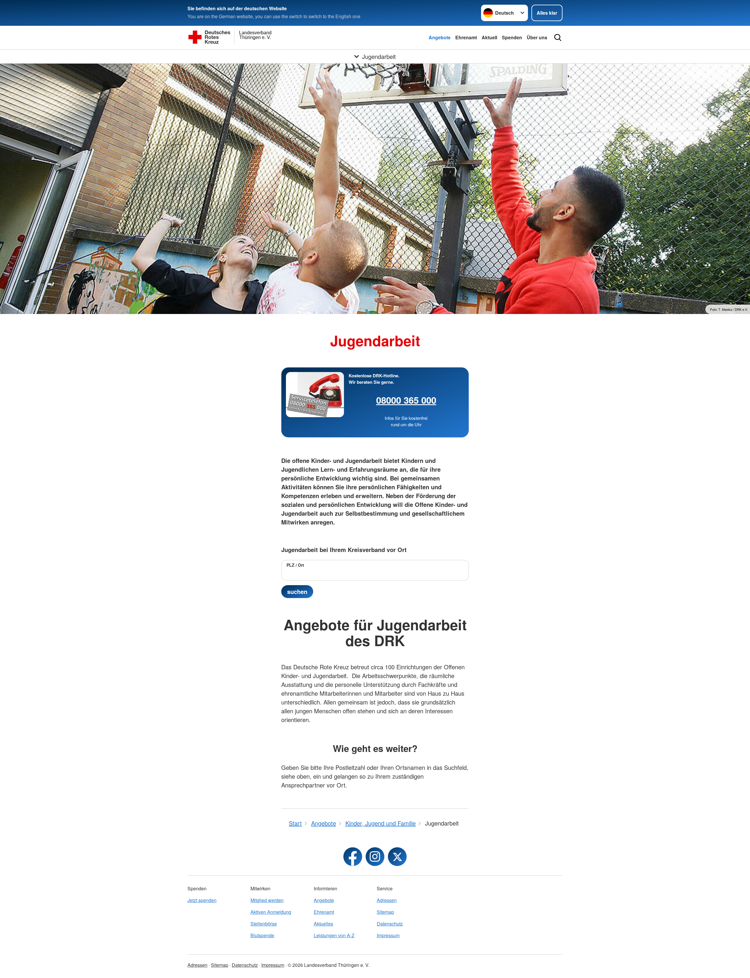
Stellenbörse (263, 923)
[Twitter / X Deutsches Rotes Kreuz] (397, 856)
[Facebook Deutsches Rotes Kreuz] (352, 856)
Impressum (388, 935)
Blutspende (262, 935)
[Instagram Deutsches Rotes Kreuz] (375, 856)
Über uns (537, 37)
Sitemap (385, 912)
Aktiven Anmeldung (270, 912)
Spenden (512, 37)
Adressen (387, 900)
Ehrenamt (466, 37)
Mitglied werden (267, 900)
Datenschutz (390, 923)
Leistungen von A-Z (334, 935)
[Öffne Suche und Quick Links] (557, 37)
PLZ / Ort (295, 565)
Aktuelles (323, 923)
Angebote (440, 37)
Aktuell (489, 37)
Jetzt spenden (202, 900)
